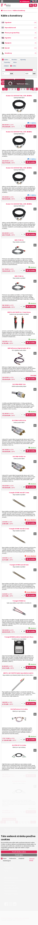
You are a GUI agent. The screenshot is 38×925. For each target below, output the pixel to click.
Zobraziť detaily (31, 859)
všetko (14, 66)
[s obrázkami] (31, 89)
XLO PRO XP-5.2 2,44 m (19, 745)
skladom (6, 66)
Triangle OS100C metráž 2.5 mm (19, 529)
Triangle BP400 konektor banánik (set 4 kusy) (19, 637)
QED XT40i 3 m (19, 276)
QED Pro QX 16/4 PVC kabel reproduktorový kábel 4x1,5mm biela (19, 674)
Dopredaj (7, 62)
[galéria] (34, 89)
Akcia (14, 62)
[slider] (3, 69)
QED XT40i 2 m (19, 240)
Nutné (4, 858)
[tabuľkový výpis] (28, 89)
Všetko (6, 59)
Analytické (21, 858)
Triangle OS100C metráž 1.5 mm (19, 492)
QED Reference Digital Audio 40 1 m (19, 348)
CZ (32, 1)
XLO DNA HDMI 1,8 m (19, 384)
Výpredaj (23, 59)
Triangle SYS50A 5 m (19, 601)
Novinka (14, 59)
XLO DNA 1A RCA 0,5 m (19, 420)
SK (35, 1)
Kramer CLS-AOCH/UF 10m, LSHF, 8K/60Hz (19, 96)
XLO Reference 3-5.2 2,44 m (19, 709)
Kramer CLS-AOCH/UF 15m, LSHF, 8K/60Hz (19, 132)
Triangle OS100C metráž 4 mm (19, 565)
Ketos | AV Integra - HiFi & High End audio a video (7, 5)
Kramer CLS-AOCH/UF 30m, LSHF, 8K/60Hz (19, 204)
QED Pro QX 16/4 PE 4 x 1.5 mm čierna (19, 312)
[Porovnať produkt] (35, 100)
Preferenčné (12, 858)
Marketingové (7, 861)
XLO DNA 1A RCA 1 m (19, 456)
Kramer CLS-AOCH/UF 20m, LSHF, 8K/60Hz (19, 168)
